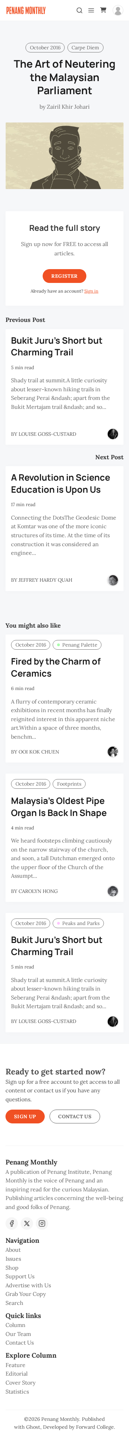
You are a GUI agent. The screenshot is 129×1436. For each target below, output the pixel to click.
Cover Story (20, 1382)
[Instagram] (42, 1223)
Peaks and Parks (81, 923)
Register (64, 276)
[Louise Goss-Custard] (113, 434)
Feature (15, 1364)
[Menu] (91, 10)
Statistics (17, 1391)
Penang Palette (79, 645)
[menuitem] (64, 1250)
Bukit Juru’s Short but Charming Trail (57, 346)
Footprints (69, 784)
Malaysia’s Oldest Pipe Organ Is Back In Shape (59, 807)
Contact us (75, 1116)
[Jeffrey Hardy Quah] (113, 580)
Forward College (95, 1427)
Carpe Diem (85, 48)
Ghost (33, 1427)
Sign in (91, 291)
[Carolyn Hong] (113, 891)
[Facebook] (12, 1223)
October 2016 (45, 48)
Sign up (25, 1116)
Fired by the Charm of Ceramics (56, 667)
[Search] (79, 10)
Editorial (17, 1373)
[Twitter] (27, 1223)
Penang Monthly (60, 1419)
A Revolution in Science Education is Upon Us (60, 483)
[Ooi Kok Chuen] (113, 752)
